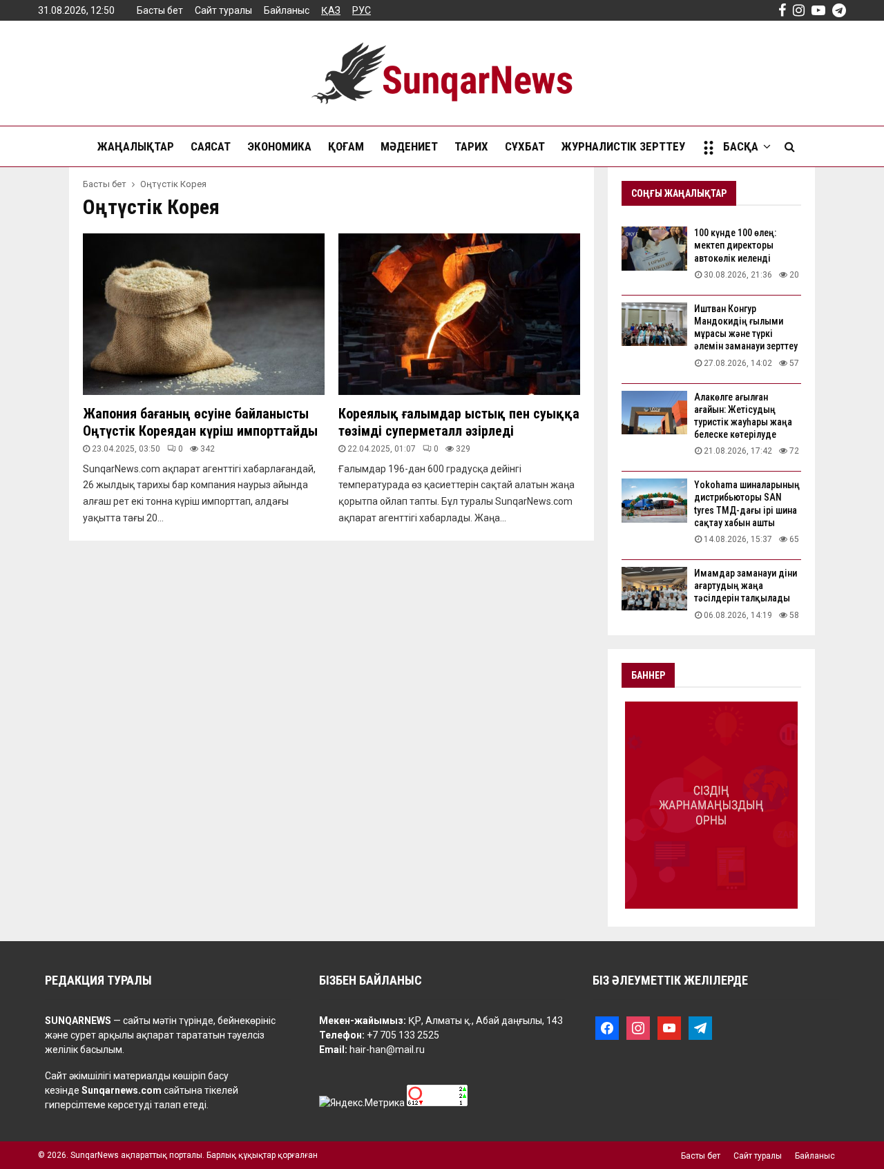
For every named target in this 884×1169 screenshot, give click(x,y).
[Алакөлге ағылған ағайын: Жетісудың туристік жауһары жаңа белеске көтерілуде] (654, 412)
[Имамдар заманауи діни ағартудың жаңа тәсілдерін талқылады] (654, 588)
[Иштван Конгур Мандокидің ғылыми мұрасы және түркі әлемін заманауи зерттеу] (654, 324)
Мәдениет (409, 146)
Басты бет (160, 10)
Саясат (211, 146)
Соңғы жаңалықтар (679, 193)
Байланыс (286, 10)
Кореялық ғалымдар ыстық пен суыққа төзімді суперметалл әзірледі (458, 422)
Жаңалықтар (135, 146)
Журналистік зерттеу (623, 146)
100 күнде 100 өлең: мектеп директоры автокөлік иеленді (735, 245)
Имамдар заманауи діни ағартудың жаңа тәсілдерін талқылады (745, 585)
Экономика (279, 146)
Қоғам (346, 146)
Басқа (740, 146)
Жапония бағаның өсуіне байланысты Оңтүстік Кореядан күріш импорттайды (200, 422)
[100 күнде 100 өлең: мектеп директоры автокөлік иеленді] (654, 248)
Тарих (471, 146)
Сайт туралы (223, 10)
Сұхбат (525, 146)
